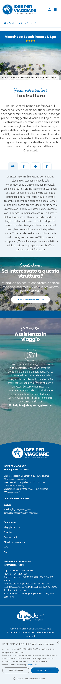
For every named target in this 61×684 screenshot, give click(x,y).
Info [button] (6, 547)
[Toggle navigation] (55, 9)
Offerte (8, 532)
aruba (23, 23)
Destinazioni (10, 537)
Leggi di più (32, 664)
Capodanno (10, 522)
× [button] (57, 642)
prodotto (13, 23)
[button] (5, 46)
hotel (31, 23)
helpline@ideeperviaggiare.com (32, 405)
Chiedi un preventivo (30, 299)
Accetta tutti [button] (44, 670)
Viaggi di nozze (12, 527)
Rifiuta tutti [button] (16, 670)
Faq (6, 552)
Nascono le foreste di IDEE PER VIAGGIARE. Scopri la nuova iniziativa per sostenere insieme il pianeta (30, 632)
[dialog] (30, 661)
